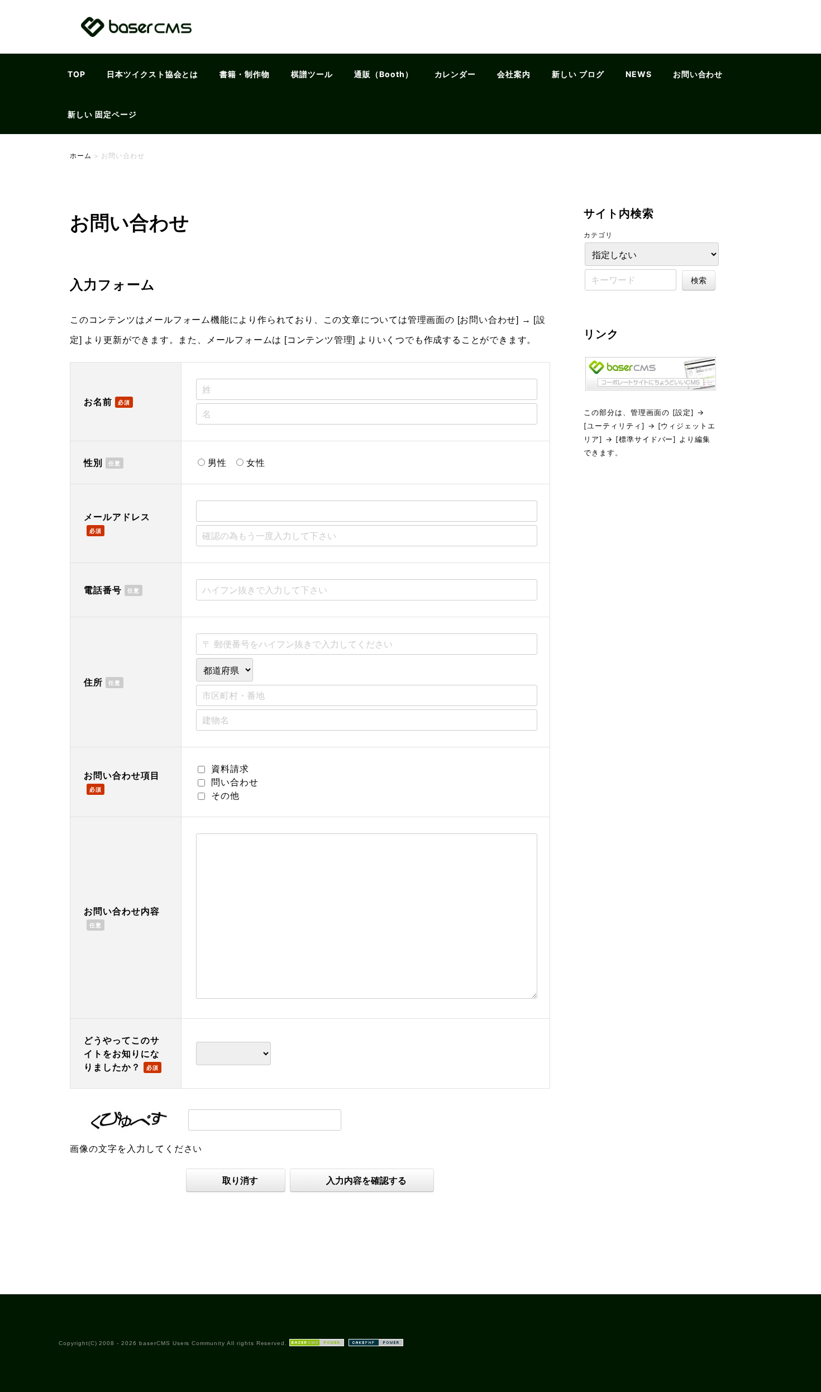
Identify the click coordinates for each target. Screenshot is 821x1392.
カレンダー (455, 74)
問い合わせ (235, 782)
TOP (76, 74)
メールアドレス (117, 516)
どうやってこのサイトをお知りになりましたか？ (122, 1053)
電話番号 (103, 589)
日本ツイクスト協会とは (153, 74)
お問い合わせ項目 (122, 775)
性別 (93, 462)
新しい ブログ (578, 74)
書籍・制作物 (244, 74)
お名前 (98, 401)
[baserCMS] (136, 46)
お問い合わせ (698, 74)
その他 (225, 795)
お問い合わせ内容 (122, 911)
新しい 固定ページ (102, 114)
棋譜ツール (312, 74)
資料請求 (230, 768)
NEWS (639, 74)
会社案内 (514, 74)
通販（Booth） (383, 74)
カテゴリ (598, 235)
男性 (217, 462)
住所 (93, 682)
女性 (255, 462)
